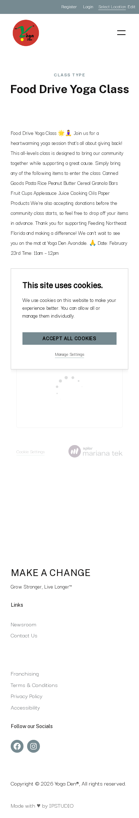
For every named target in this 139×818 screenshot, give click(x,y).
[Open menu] (121, 33)
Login (88, 6)
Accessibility (25, 707)
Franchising (25, 673)
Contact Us (24, 635)
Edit (131, 6)
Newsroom (23, 624)
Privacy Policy (26, 695)
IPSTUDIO (61, 805)
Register (69, 6)
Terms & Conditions (34, 684)
